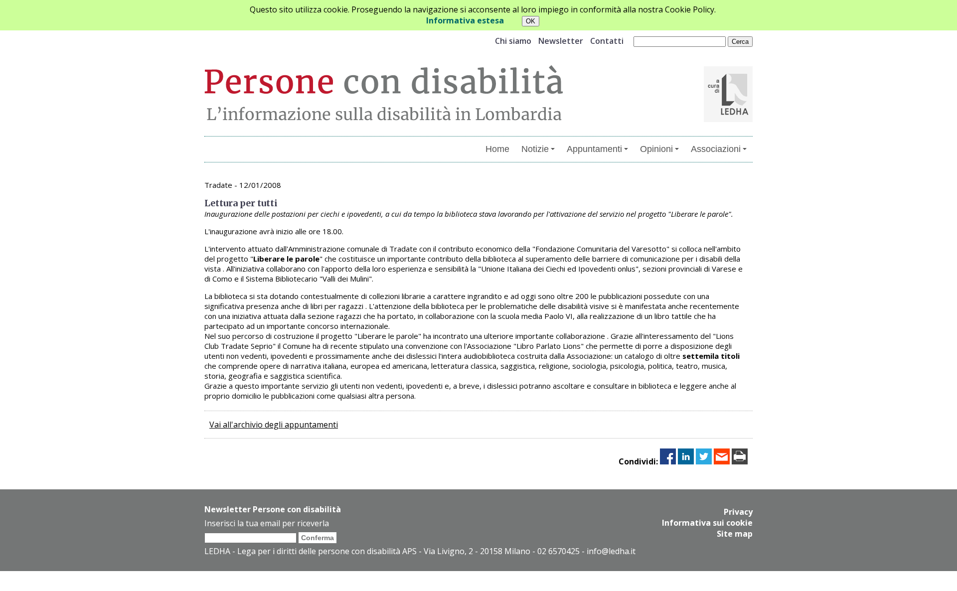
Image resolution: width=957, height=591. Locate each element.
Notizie (535, 149)
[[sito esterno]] (728, 119)
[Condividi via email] (722, 461)
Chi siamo (513, 40)
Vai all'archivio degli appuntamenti (273, 424)
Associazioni (716, 149)
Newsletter (560, 40)
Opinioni (656, 149)
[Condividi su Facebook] (668, 461)
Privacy (738, 511)
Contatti (607, 40)
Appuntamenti (594, 149)
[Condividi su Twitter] (704, 461)
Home (497, 149)
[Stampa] (740, 461)
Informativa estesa (465, 20)
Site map (735, 533)
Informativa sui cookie (707, 522)
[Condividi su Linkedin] (686, 461)
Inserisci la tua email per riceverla (266, 523)
